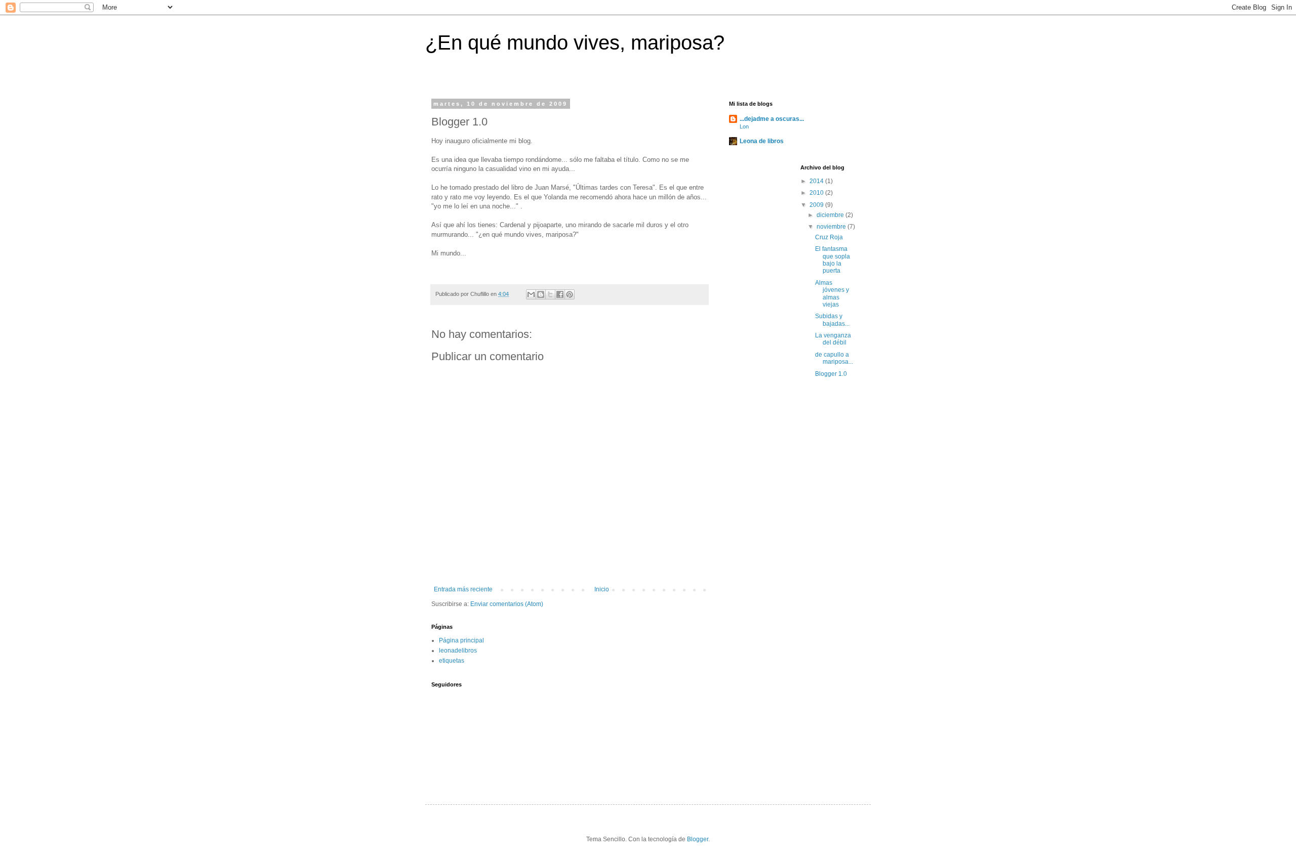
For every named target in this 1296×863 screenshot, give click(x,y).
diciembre (831, 215)
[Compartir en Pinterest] (569, 294)
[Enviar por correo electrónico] (531, 294)
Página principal (461, 640)
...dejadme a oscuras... (772, 118)
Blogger (697, 839)
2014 (817, 181)
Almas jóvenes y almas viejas (832, 293)
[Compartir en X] (550, 294)
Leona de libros (762, 141)
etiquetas (451, 660)
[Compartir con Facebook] (560, 294)
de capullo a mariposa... (834, 358)
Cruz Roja (829, 237)
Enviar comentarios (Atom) (506, 604)
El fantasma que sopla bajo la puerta (832, 259)
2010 (817, 192)
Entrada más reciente (463, 589)
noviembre (832, 226)
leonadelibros (458, 650)
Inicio (601, 589)
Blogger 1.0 (831, 373)
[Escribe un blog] (541, 294)
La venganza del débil (833, 339)
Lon (744, 126)
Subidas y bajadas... (832, 320)
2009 (817, 204)
